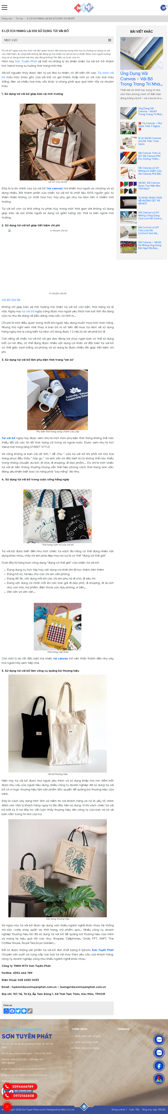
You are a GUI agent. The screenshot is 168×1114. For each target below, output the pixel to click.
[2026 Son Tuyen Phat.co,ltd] (84, 7)
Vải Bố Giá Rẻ (11, 300)
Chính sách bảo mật (86, 1042)
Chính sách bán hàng (86, 1048)
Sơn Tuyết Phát (103, 950)
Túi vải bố (8, 438)
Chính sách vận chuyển (87, 1036)
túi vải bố (28, 311)
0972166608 (23, 1096)
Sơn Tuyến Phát (26, 61)
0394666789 (22, 1086)
